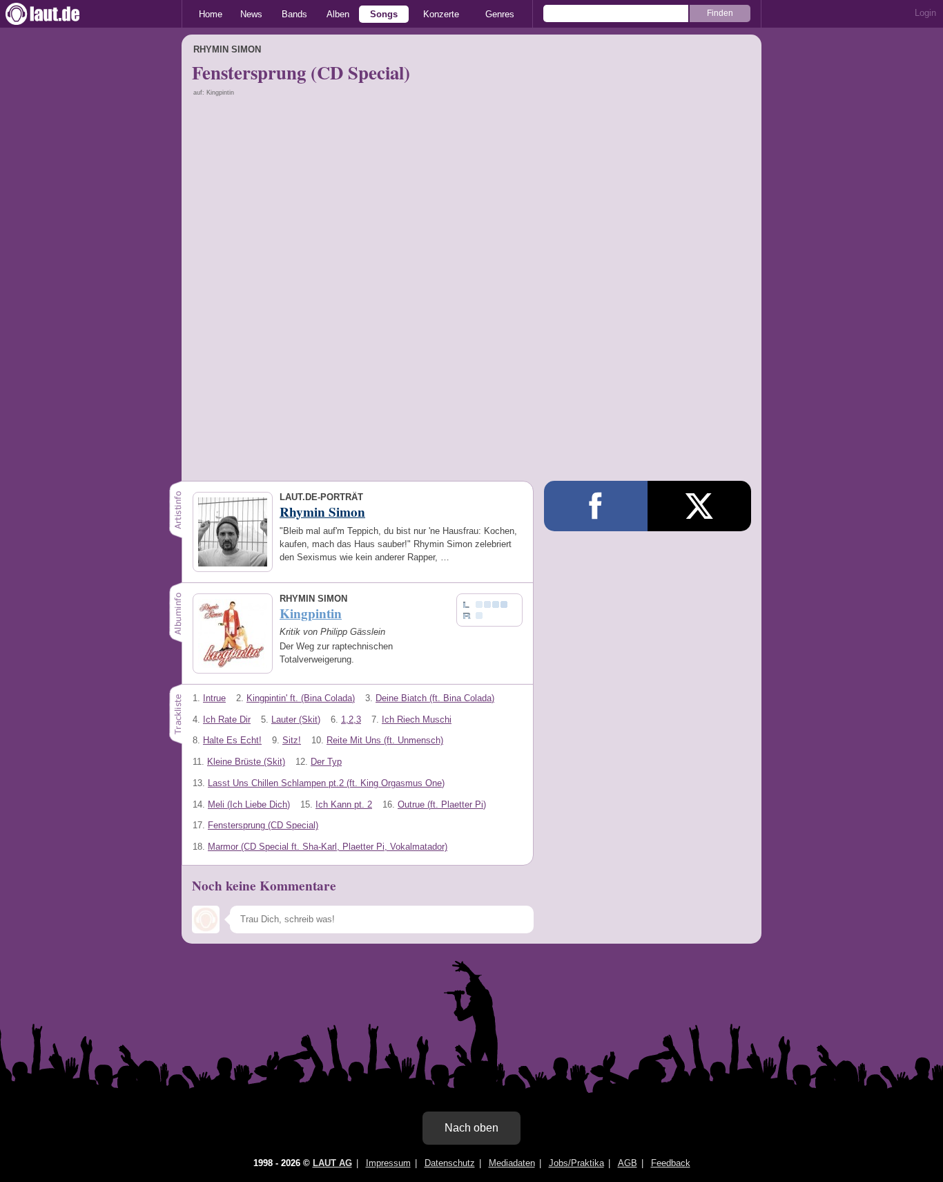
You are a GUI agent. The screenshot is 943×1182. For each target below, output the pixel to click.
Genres (499, 14)
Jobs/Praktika (576, 1163)
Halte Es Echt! (232, 740)
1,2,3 (351, 719)
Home (210, 14)
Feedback (670, 1163)
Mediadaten (512, 1163)
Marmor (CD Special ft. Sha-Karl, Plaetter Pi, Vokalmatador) (327, 846)
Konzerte (441, 14)
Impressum (388, 1163)
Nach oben (471, 1128)
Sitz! (291, 740)
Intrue (214, 698)
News (251, 14)
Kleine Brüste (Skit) (246, 761)
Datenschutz (450, 1163)
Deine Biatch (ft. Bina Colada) (435, 698)
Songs (384, 14)
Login (925, 13)
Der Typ (326, 761)
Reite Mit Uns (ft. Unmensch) (385, 740)
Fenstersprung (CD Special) (263, 825)
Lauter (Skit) (295, 719)
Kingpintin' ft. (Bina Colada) (300, 698)
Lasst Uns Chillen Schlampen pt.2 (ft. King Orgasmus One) (326, 783)
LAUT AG (332, 1163)
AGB (627, 1163)
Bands (294, 14)
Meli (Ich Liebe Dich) (249, 804)
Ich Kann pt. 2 (343, 804)
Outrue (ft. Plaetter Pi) (442, 804)
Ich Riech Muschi (416, 719)
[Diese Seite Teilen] (596, 506)
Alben (338, 14)
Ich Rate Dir (227, 719)
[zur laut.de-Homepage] (55, 14)
